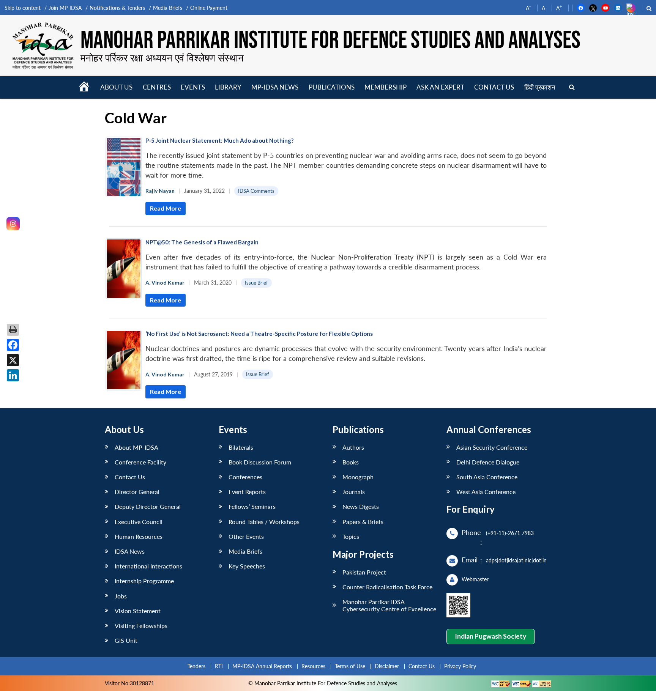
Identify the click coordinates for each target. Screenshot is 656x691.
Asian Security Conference (491, 447)
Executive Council (138, 521)
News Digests (360, 506)
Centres (157, 87)
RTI (219, 666)
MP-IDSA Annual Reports (262, 666)
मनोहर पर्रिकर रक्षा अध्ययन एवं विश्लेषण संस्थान (162, 58)
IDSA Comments (256, 191)
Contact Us (130, 476)
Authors (353, 447)
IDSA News (130, 551)
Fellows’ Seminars (252, 506)
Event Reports (247, 491)
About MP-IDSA (136, 447)
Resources (313, 666)
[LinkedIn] (12, 375)
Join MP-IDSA (65, 8)
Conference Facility (140, 462)
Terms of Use (350, 666)
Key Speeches (247, 566)
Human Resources (138, 536)
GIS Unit (126, 640)
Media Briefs (167, 8)
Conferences (245, 476)
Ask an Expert (440, 87)
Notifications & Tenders (117, 8)
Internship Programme (144, 580)
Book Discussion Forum (260, 462)
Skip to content (23, 8)
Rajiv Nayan (160, 190)
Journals (353, 491)
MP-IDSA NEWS (274, 87)
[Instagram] (13, 223)
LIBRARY (228, 87)
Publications (332, 87)
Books (350, 462)
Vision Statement (138, 610)
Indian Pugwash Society (490, 636)
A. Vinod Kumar (164, 282)
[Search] (572, 87)
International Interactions (148, 566)
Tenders (196, 666)
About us (116, 87)
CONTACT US (494, 87)
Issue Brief (256, 283)
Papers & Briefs (362, 521)
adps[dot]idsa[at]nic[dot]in (516, 560)
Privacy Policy (460, 666)
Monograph (358, 476)
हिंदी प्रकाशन (539, 87)
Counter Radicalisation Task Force (387, 586)
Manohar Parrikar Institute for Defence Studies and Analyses (330, 40)
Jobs (121, 596)
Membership (385, 87)
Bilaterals (241, 447)
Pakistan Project (364, 572)
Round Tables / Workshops (264, 521)
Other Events (246, 536)
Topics (350, 536)
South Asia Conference (486, 476)
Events (193, 87)
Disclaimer (387, 666)
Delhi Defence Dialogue (487, 462)
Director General (137, 491)
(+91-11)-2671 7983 (510, 533)
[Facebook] (12, 345)
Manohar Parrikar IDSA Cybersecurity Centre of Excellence (389, 605)
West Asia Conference (486, 491)
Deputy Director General (148, 506)
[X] (12, 360)
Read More (165, 208)
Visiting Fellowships (141, 625)
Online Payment (208, 8)
